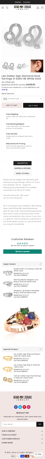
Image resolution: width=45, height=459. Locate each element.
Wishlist (18, 2)
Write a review (22, 251)
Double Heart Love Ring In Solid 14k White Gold (28, 270)
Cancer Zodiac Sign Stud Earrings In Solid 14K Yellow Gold (27, 377)
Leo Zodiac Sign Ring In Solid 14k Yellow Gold (27, 366)
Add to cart (11, 105)
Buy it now (33, 106)
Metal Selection (8, 94)
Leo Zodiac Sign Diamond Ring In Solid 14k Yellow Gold (27, 355)
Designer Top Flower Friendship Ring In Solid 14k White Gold (26, 292)
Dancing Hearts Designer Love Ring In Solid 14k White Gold (26, 281)
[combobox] (22, 98)
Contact (26, 2)
